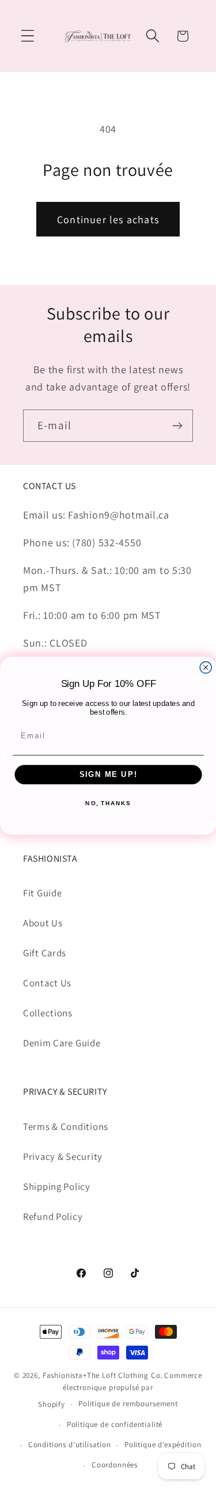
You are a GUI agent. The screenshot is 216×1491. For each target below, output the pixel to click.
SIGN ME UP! (108, 774)
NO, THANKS (108, 803)
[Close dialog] (205, 667)
